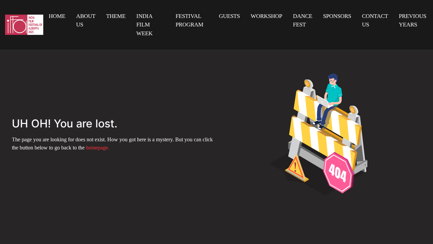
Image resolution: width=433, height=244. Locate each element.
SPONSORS (337, 16)
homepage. (97, 147)
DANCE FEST (302, 20)
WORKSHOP (266, 16)
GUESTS (229, 16)
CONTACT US (375, 20)
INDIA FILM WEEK (144, 25)
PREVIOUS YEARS (412, 20)
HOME (57, 16)
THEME (116, 16)
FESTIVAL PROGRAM (189, 20)
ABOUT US (85, 20)
